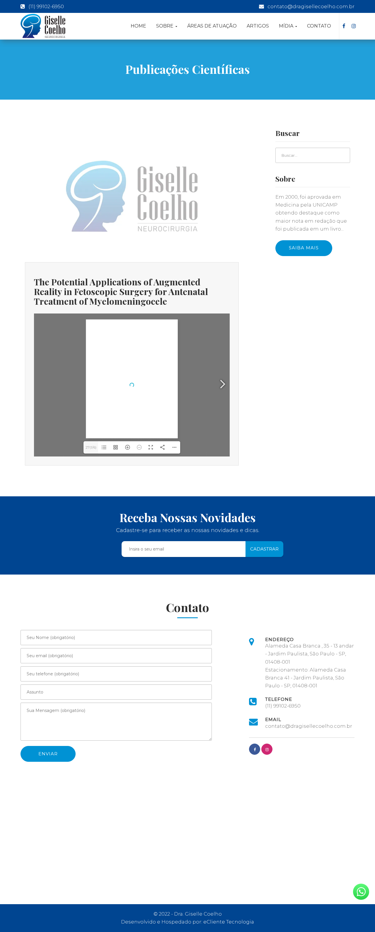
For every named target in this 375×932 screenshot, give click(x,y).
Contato (319, 26)
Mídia (286, 26)
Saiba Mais (304, 248)
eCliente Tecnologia (228, 922)
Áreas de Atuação (212, 26)
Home (138, 26)
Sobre (165, 26)
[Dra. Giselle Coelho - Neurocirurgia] (43, 26)
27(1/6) (91, 447)
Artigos (258, 26)
